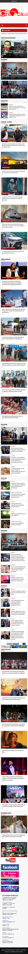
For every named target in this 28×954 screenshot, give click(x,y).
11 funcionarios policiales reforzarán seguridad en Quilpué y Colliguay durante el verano (13, 390)
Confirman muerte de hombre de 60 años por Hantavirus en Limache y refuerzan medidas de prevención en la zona (13, 225)
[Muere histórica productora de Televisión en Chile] (14, 740)
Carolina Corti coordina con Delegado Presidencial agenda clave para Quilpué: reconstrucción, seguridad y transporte (12, 282)
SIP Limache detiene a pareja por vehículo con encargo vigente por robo (13, 252)
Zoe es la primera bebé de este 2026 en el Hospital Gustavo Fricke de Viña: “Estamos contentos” (18, 569)
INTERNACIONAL (6, 831)
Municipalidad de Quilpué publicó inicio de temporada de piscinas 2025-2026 (12, 417)
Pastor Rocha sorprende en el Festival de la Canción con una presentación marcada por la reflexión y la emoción (13, 778)
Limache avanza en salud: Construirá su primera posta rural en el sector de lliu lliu (13, 171)
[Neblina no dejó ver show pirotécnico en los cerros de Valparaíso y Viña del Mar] (5, 579)
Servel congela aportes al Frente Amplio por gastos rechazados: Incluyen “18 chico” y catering (17, 623)
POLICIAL (13, 247)
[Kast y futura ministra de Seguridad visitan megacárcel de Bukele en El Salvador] (5, 450)
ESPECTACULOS (6, 667)
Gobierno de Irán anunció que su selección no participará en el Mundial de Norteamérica (17, 108)
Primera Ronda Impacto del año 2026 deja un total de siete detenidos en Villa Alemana (13, 338)
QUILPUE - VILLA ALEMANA (8, 277)
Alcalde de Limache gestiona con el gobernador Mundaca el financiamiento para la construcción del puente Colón (13, 52)
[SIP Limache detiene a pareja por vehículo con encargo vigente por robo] (14, 241)
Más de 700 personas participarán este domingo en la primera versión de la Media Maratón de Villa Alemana (13, 310)
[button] (2, 25)
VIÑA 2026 (4, 773)
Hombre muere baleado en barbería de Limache (17, 523)
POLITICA (13, 589)
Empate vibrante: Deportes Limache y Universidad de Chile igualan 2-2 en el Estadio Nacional (17, 116)
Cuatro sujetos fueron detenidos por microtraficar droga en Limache (17, 505)
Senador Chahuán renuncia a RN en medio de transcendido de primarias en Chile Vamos (18, 613)
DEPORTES (11, 104)
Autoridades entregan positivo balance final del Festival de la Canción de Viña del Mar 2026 (13, 805)
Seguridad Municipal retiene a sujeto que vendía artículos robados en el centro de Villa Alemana (14, 364)
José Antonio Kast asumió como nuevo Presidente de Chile (13, 440)
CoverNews (12, 951)
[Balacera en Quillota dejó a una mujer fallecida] (5, 514)
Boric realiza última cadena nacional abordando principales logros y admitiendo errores (17, 603)
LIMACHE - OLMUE (6, 49)
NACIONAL (5, 436)
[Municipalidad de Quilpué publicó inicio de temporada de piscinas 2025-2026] (14, 405)
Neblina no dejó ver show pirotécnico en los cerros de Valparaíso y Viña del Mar (17, 579)
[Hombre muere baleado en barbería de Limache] (5, 524)
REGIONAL (5, 70)
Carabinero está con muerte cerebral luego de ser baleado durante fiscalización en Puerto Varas (18, 486)
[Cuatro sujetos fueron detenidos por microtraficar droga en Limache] (5, 505)
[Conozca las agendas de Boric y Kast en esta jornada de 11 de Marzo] (5, 592)
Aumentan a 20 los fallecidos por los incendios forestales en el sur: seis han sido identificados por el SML (18, 460)
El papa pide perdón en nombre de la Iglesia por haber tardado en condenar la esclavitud (13, 835)
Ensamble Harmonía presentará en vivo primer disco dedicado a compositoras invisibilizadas (13, 725)
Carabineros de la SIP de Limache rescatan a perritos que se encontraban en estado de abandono (12, 198)
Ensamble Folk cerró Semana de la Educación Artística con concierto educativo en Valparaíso (13, 672)
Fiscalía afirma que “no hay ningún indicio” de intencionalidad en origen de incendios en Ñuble (18, 471)
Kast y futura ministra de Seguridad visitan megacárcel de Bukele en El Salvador (18, 450)
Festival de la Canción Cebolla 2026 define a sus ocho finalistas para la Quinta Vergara (13, 698)
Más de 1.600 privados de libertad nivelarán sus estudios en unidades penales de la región (14, 74)
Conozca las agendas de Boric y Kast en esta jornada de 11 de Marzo (18, 592)
